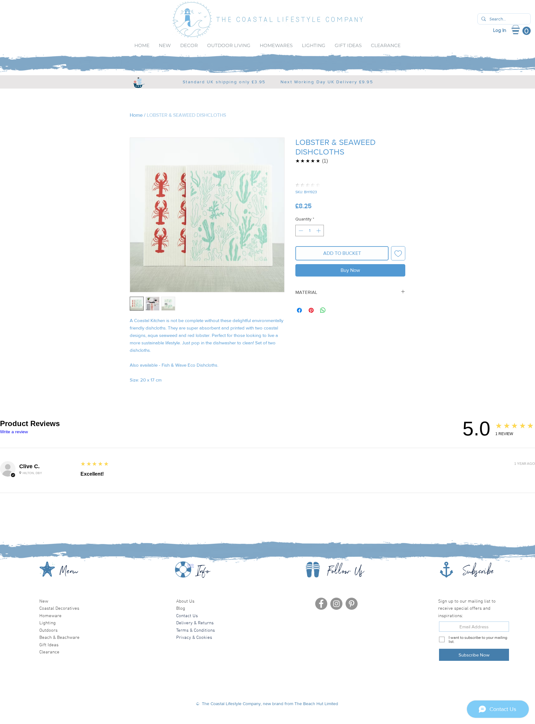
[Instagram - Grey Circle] (336, 604)
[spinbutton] (309, 230)
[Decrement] (300, 230)
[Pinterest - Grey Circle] (352, 604)
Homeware (50, 616)
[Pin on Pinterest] (311, 310)
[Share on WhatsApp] (323, 310)
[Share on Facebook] (299, 310)
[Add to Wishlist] (398, 253)
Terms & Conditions (195, 630)
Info (203, 573)
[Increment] (319, 230)
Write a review (14, 431)
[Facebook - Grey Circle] (321, 604)
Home (136, 115)
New (43, 601)
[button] (524, 31)
